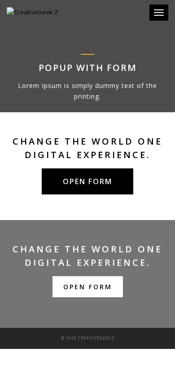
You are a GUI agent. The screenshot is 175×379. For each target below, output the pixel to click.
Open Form (87, 286)
